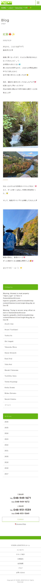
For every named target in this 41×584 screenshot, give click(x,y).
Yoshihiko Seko (11, 376)
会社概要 (20, 563)
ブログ (20, 568)
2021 (6, 451)
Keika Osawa (10, 387)
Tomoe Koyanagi (11, 382)
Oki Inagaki (9, 341)
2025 (6, 427)
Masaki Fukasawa (11, 370)
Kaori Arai (8, 358)
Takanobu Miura (11, 347)
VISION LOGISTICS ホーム (20, 545)
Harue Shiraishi (11, 353)
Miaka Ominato (10, 393)
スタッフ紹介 (20, 554)
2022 (6, 445)
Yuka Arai (8, 364)
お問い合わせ (20, 572)
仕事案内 (20, 559)
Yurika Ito (8, 335)
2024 (6, 433)
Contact (20, 519)
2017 (6, 474)
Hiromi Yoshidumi (11, 330)
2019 (6, 462)
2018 (6, 468)
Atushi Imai (9, 324)
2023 (6, 439)
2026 (6, 422)
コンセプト (20, 550)
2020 (6, 456)
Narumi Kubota (10, 399)
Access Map (21, 524)
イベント (8, 405)
